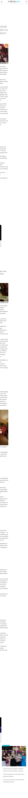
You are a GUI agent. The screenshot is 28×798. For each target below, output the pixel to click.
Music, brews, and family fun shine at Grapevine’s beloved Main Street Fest (13, 781)
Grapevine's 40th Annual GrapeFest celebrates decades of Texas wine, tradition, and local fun (13, 770)
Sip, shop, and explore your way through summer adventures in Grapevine (13, 775)
